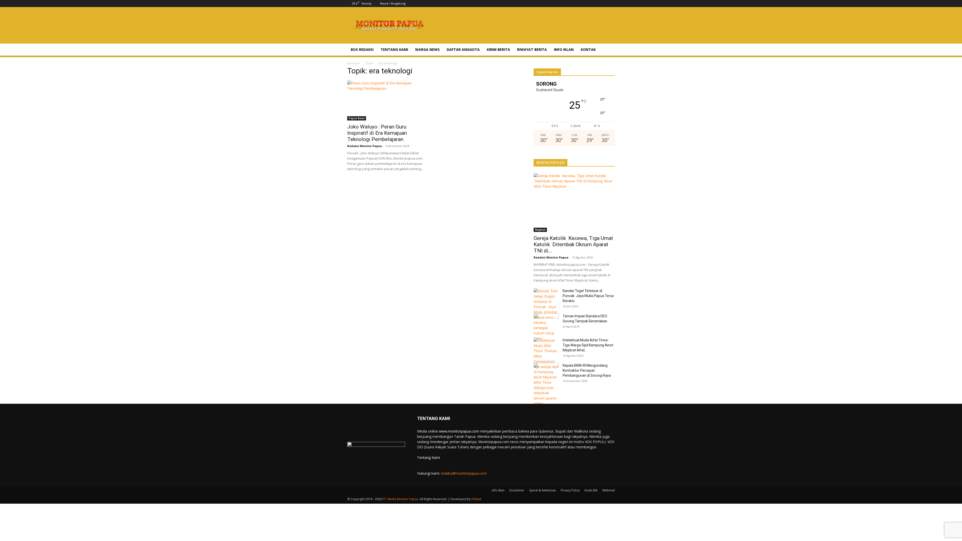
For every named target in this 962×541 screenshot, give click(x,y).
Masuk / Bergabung (393, 3)
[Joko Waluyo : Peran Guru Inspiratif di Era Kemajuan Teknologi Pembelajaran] (387, 100)
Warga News (427, 49)
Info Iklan (564, 49)
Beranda (353, 63)
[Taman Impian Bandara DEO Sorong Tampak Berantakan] (546, 322)
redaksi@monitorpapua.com (464, 473)
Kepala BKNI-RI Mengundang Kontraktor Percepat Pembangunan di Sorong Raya (587, 370)
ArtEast (476, 499)
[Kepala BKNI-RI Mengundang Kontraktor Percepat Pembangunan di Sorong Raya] (546, 371)
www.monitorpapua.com (459, 431)
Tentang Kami (394, 49)
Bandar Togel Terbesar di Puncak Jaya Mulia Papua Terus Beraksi (588, 296)
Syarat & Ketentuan (542, 490)
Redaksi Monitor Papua (364, 146)
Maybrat (540, 229)
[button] (609, 50)
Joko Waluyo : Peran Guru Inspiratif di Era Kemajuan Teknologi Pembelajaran (377, 133)
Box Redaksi (362, 49)
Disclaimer (516, 490)
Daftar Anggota (463, 49)
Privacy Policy (570, 490)
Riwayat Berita (532, 49)
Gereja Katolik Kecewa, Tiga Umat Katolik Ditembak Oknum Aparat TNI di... (573, 244)
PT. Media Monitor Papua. (401, 499)
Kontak (588, 49)
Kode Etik (590, 490)
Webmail (608, 490)
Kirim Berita (498, 49)
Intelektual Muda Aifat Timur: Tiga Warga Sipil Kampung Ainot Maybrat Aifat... (588, 345)
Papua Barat (357, 118)
